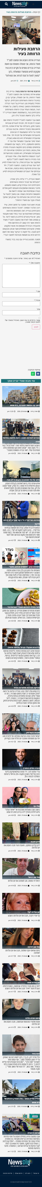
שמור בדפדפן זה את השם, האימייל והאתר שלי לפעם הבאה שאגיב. (22, 321)
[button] (33, 4)
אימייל (37, 300)
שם (38, 291)
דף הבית (36, 12)
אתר (38, 309)
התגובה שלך (34, 263)
